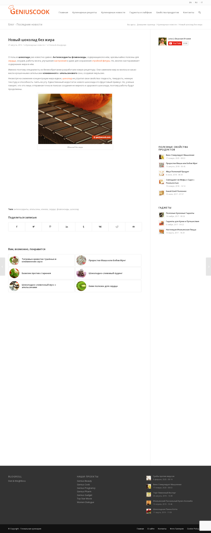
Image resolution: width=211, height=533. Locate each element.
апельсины (35, 209)
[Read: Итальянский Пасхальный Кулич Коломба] (149, 503)
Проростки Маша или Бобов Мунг (181, 163)
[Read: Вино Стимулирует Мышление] (162, 157)
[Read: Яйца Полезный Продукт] (162, 173)
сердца (12, 60)
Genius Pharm (84, 491)
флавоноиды (63, 209)
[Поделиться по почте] (133, 226)
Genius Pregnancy (86, 487)
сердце (52, 209)
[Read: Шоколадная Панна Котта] (149, 511)
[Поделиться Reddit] (117, 226)
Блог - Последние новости (25, 24)
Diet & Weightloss (17, 480)
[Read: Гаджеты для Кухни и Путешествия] (162, 223)
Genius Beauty (84, 480)
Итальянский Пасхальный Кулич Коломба (173, 501)
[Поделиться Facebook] (16, 226)
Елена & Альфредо (57, 45)
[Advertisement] (75, 51)
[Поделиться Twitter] (33, 226)
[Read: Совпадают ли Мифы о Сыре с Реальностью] (162, 182)
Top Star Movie (84, 498)
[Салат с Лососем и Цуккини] (2, 267)
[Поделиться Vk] (100, 226)
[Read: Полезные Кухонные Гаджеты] (162, 215)
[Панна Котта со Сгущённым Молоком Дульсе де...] (208, 267)
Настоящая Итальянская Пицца (181, 229)
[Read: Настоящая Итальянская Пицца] (162, 231)
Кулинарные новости (35, 45)
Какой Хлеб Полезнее (176, 191)
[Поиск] (199, 12)
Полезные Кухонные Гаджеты (180, 213)
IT (202, 2)
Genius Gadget (84, 495)
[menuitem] (190, 2)
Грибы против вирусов (163, 476)
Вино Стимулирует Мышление (180, 155)
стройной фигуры (100, 60)
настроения (60, 60)
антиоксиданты (21, 209)
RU (196, 2)
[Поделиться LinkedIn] (67, 226)
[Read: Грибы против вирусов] (149, 478)
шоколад (67, 78)
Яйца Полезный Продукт (177, 171)
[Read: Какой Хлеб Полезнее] (162, 193)
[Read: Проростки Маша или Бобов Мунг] (162, 165)
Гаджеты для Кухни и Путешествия (182, 221)
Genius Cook (83, 484)
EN (190, 2)
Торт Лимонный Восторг (164, 492)
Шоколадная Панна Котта (165, 509)
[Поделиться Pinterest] (50, 226)
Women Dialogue (85, 502)
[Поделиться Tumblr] (83, 226)
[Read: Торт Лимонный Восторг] (149, 495)
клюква (44, 209)
